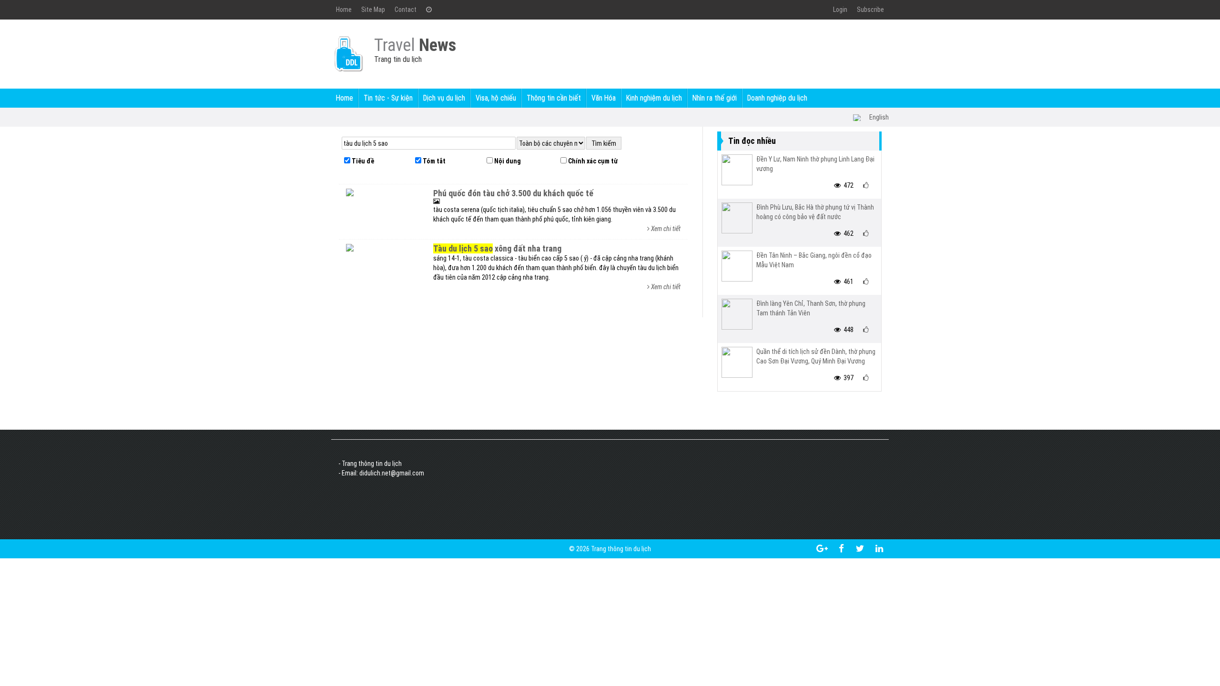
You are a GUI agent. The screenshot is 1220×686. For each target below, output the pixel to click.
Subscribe (870, 9)
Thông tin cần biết (554, 97)
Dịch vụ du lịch (444, 97)
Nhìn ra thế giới (714, 97)
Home (344, 9)
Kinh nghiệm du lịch (654, 97)
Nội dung (507, 161)
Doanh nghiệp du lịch (777, 97)
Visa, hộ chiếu (496, 97)
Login (840, 9)
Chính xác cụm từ (592, 161)
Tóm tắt (433, 161)
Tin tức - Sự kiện (388, 97)
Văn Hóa (603, 97)
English (879, 117)
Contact (406, 9)
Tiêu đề (362, 161)
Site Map (373, 9)
